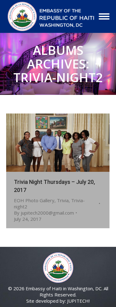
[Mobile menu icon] (104, 16)
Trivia (63, 200)
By (44, 213)
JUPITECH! (78, 301)
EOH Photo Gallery (34, 200)
